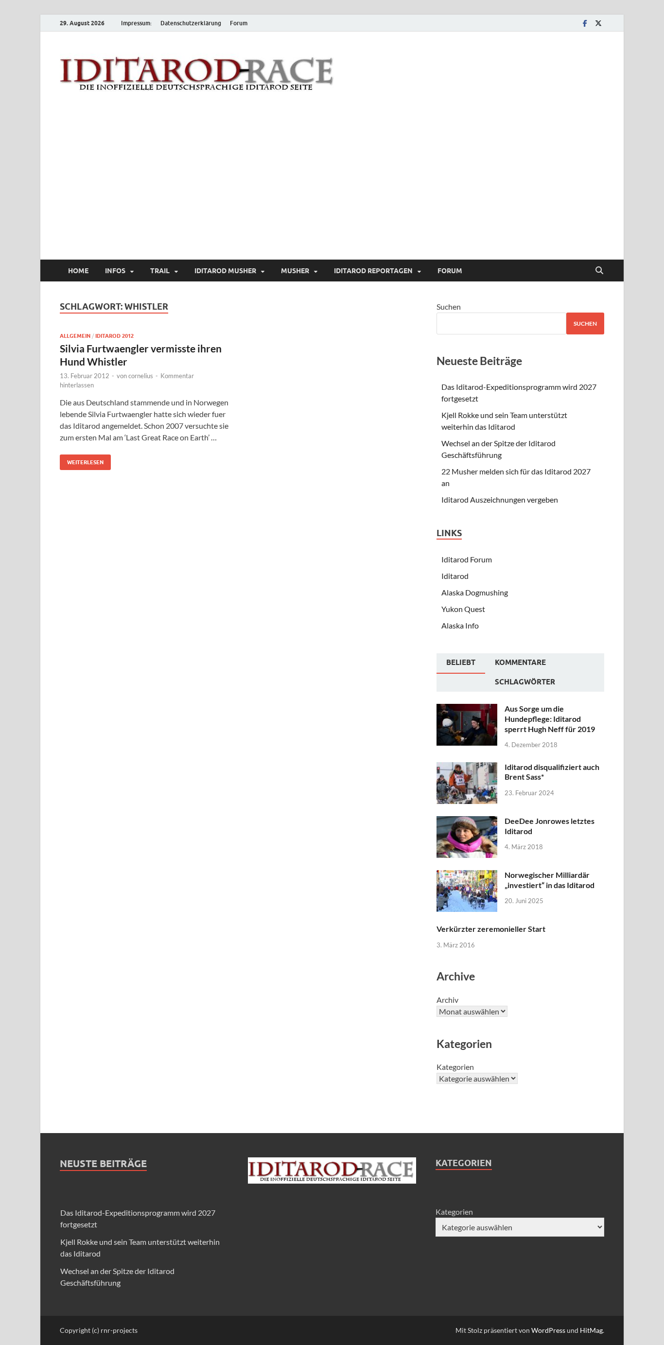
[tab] (461, 663)
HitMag (591, 1330)
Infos (115, 271)
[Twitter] (598, 23)
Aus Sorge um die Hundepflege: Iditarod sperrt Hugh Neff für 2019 (550, 719)
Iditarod (455, 575)
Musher (295, 271)
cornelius (140, 376)
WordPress (548, 1330)
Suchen (449, 306)
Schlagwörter (525, 682)
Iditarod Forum (466, 559)
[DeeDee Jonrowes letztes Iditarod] (467, 821)
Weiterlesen (82, 460)
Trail (160, 271)
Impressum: (136, 23)
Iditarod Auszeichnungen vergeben (499, 499)
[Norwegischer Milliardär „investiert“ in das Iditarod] (467, 875)
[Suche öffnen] (599, 271)
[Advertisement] (332, 187)
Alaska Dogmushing (474, 592)
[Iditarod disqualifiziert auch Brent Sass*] (467, 767)
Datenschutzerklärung (190, 23)
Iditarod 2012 (114, 335)
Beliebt (460, 662)
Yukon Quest (463, 608)
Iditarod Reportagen (373, 271)
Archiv (447, 999)
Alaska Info (460, 625)
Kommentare (520, 662)
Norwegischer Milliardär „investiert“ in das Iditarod (549, 880)
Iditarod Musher (225, 271)
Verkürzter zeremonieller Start (491, 928)
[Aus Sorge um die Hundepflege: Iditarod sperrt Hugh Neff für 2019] (467, 709)
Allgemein (75, 335)
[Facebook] (585, 23)
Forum (238, 23)
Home (78, 271)
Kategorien (455, 1066)
